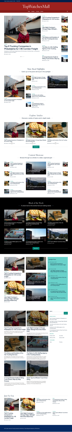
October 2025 (52, 335)
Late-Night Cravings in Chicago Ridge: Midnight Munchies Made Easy (49, 29)
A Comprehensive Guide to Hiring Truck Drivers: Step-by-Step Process (51, 58)
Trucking (37, 11)
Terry (14, 143)
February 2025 (52, 337)
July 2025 (61, 335)
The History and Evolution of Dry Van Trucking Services (50, 38)
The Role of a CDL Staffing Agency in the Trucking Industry (50, 48)
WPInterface (37, 428)
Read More (36, 146)
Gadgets (33, 11)
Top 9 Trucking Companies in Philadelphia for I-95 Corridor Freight (21, 47)
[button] (21, 56)
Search (51, 311)
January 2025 (61, 337)
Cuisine (41, 11)
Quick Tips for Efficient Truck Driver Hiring (57, 84)
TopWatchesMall (36, 6)
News (29, 11)
